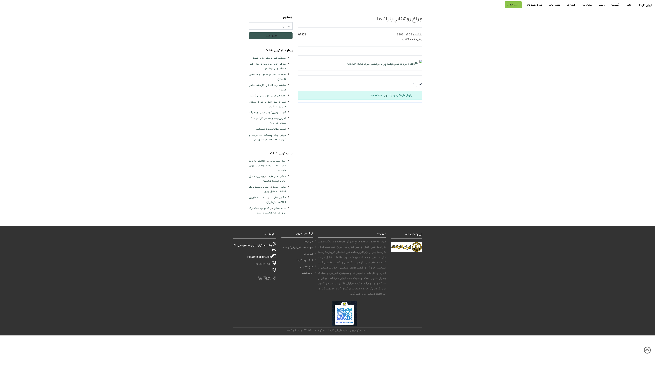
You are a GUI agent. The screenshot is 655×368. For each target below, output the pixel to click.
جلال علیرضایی (278, 161)
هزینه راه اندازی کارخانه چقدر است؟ (267, 87)
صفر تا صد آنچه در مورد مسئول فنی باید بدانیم (267, 104)
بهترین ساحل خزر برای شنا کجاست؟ (267, 178)
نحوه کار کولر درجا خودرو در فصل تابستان (267, 77)
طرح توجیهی (306, 266)
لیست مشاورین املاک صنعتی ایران (267, 200)
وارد (385, 95)
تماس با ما (554, 4)
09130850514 (263, 264)
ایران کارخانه (644, 5)
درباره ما (308, 241)
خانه (629, 4)
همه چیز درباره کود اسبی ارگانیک (268, 95)
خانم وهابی (280, 208)
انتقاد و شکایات (305, 260)
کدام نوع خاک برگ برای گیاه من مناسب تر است (267, 210)
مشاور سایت (279, 186)
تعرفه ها (308, 254)
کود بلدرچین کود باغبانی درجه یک (268, 112)
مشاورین (587, 4)
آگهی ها (615, 4)
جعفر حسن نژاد (277, 176)
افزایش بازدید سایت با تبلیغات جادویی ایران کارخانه (267, 165)
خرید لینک (307, 272)
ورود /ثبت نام (534, 4)
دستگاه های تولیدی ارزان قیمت (269, 57)
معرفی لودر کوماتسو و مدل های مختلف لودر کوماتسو (267, 66)
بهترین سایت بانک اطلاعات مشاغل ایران (267, 189)
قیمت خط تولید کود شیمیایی (271, 129)
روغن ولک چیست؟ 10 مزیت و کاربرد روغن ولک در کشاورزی (267, 137)
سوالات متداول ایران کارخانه (298, 247)
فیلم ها (571, 4)
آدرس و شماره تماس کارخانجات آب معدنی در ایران (267, 121)
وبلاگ (602, 4)
